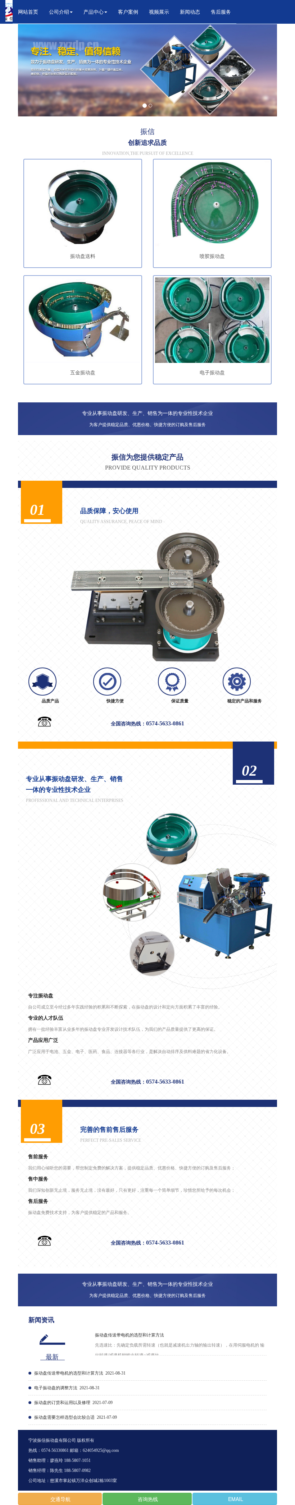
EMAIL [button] (235, 1498)
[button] (61, 12)
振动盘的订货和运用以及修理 (62, 1402)
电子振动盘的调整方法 (55, 1387)
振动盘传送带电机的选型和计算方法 (129, 1335)
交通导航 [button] (60, 1498)
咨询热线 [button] (147, 1498)
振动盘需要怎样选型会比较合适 (64, 1417)
